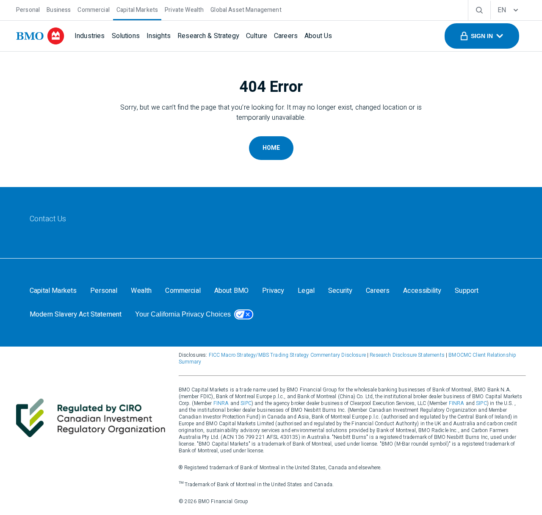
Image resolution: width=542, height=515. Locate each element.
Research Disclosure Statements (407, 355)
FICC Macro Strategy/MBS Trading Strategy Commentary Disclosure (287, 355)
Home (271, 147)
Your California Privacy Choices (183, 314)
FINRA (221, 403)
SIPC (246, 403)
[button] (482, 36)
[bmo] (40, 36)
